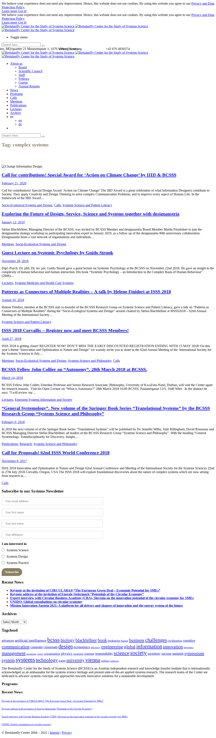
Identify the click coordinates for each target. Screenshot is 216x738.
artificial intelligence (30, 640)
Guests (23, 82)
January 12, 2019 (13, 222)
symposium (194, 653)
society (138, 653)
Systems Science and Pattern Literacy (87, 205)
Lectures (16, 109)
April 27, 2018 (11, 339)
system (8, 660)
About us (16, 63)
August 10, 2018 (13, 300)
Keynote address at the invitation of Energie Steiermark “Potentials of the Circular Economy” (77, 594)
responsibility (104, 653)
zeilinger (114, 661)
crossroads (51, 647)
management (14, 653)
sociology (154, 654)
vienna (92, 660)
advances (8, 641)
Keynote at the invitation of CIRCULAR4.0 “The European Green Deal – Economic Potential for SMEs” (85, 590)
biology (68, 640)
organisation (52, 653)
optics (40, 654)
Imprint (54, 732)
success (166, 653)
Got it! (22, 11)
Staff (22, 75)
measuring (31, 654)
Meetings (16, 101)
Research (26, 444)
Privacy (67, 732)
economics (82, 647)
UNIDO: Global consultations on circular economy (46, 602)
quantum (78, 653)
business (136, 640)
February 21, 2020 (14, 183)
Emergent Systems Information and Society (43, 399)
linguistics (188, 647)
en (20, 120)
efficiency (95, 647)
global (129, 646)
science (121, 653)
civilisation (175, 640)
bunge (124, 640)
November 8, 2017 (14, 461)
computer (36, 647)
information (149, 646)
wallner (105, 660)
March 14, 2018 (12, 378)
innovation (173, 646)
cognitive (189, 641)
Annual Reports (29, 86)
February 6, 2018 (13, 422)
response (89, 653)
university (75, 660)
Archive (15, 113)
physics (66, 654)
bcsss (53, 640)
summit (178, 653)
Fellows (24, 79)
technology (47, 660)
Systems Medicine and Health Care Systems (44, 283)
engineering (112, 646)
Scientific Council (30, 71)
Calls (13, 97)
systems (25, 659)
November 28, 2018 (15, 261)
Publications (18, 105)
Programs (16, 94)
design (65, 646)
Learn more (10, 11)
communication (16, 646)
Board (23, 67)
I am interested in (14, 544)
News (14, 90)
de (20, 124)
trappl (62, 660)
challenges (156, 640)
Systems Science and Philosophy (89, 360)
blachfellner (86, 640)
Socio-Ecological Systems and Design (27, 205)
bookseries (114, 640)
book (102, 640)
